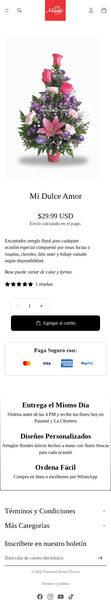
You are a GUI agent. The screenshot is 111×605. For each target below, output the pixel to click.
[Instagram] (50, 596)
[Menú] (7, 10)
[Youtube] (60, 596)
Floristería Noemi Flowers (61, 572)
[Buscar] (19, 10)
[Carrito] (103, 10)
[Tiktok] (71, 596)
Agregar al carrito (59, 322)
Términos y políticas (55, 584)
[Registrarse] (100, 558)
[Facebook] (40, 596)
